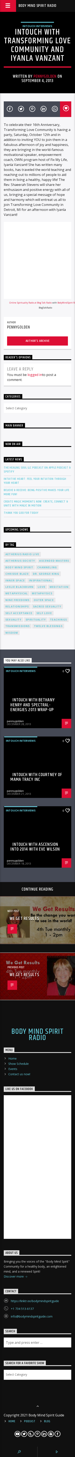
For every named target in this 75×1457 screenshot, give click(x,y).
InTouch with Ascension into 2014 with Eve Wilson (35, 847)
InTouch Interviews (37, 26)
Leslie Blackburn (19, 587)
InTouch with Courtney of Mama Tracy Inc (36, 777)
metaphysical (16, 593)
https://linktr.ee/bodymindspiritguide (35, 1301)
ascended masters (54, 560)
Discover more (14, 1276)
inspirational (40, 580)
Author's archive (38, 340)
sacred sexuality (47, 606)
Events (12, 1069)
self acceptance (18, 613)
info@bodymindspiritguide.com (31, 1316)
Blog (47, 1421)
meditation (59, 587)
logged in (35, 374)
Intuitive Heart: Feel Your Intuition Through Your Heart (35, 481)
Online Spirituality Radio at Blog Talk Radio (30, 302)
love (41, 587)
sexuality (13, 619)
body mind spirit (19, 567)
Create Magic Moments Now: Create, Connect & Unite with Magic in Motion (36, 504)
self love (44, 613)
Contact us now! (19, 1074)
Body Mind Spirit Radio (38, 6)
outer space (44, 600)
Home (12, 1058)
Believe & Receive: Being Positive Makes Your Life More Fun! (36, 492)
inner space (15, 580)
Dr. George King (46, 574)
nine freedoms (17, 600)
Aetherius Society (20, 560)
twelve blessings (48, 626)
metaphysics (42, 593)
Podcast (29, 1421)
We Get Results (24, 918)
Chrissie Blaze (17, 574)
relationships (17, 606)
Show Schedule (18, 1064)
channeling (47, 567)
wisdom (11, 633)
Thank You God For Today (21, 513)
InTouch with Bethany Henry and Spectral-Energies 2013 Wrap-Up (32, 704)
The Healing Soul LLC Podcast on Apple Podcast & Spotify (37, 470)
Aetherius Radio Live (22, 554)
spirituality (36, 619)
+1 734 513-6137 (22, 1309)
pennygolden (45, 76)
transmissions (17, 626)
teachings (58, 619)
